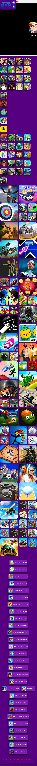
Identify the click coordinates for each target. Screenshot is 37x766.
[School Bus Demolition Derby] (19, 72)
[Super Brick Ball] (11, 157)
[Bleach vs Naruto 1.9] (11, 64)
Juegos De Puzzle (21, 569)
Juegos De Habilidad (21, 590)
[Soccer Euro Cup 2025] (19, 140)
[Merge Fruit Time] (11, 140)
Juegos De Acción (21, 583)
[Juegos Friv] (13, 3)
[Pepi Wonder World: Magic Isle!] (27, 149)
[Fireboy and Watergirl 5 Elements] (27, 157)
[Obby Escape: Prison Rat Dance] (3, 149)
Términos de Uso (28, 761)
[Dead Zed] (11, 174)
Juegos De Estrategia (20, 604)
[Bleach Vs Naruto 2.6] (19, 64)
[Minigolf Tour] (11, 72)
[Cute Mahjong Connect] (19, 89)
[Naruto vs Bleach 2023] (27, 64)
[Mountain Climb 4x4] (11, 166)
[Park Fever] (19, 81)
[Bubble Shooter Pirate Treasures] (27, 89)
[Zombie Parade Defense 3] (3, 81)
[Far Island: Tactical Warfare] (3, 183)
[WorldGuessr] (3, 115)
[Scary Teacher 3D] (3, 166)
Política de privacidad (15, 761)
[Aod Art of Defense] (19, 157)
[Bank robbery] (11, 149)
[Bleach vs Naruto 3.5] (3, 64)
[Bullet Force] (19, 174)
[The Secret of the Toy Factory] (11, 89)
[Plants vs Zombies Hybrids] (3, 98)
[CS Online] (3, 174)
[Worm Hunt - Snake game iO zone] (3, 140)
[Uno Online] (27, 140)
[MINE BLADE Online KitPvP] (27, 81)
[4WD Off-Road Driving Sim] (19, 166)
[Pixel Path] (3, 132)
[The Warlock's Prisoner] (3, 106)
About (5, 761)
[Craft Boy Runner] (3, 72)
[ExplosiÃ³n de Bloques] (27, 166)
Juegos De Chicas (21, 562)
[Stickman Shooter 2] (11, 81)
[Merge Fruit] (27, 72)
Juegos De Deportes (21, 576)
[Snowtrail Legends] (19, 149)
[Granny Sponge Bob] (3, 89)
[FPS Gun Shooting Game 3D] (3, 123)
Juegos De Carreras (21, 597)
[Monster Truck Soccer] (27, 174)
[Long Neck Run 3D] (3, 157)
